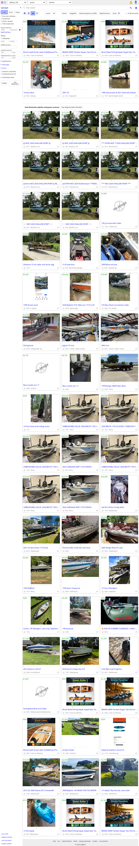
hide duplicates (8, 24)
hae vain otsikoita (9, 16)
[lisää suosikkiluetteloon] (24, 55)
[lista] (25, 13)
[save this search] (136, 8)
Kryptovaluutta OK (9, 74)
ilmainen (6, 38)
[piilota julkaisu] (58, 55)
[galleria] (33, 13)
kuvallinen (6, 19)
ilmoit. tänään (8, 21)
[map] (37, 13)
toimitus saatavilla (9, 71)
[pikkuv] (29, 13)
